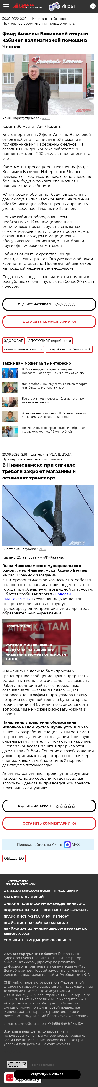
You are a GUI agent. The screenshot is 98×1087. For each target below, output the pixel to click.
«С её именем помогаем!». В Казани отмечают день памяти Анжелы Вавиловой (54, 415)
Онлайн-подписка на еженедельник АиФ (44, 904)
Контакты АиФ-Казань (66, 910)
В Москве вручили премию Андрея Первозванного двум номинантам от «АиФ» (53, 371)
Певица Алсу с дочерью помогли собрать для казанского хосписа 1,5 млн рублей (54, 429)
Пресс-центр (66, 891)
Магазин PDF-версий (24, 897)
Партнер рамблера (43, 1064)
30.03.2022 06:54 (15, 19)
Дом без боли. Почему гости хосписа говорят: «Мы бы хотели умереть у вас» (55, 385)
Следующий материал (47, 1074)
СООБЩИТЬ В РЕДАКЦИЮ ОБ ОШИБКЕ (38, 940)
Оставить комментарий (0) (49, 322)
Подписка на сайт (22, 910)
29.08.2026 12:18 (14, 454)
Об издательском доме (27, 891)
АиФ (46, 118)
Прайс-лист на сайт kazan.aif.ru (36, 923)
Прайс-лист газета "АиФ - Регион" (36, 916)
